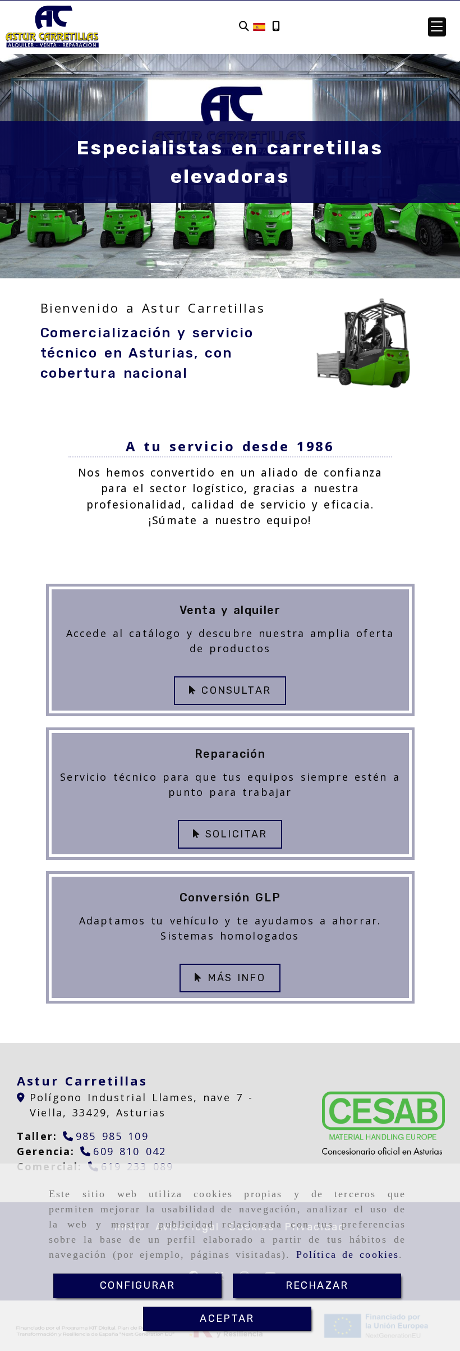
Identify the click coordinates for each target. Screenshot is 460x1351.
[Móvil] (276, 26)
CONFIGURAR (138, 1285)
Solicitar (233, 834)
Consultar (233, 690)
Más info (233, 978)
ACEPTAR (227, 1318)
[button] (437, 26)
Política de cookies (347, 1254)
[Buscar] (244, 26)
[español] (259, 26)
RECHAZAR (317, 1285)
